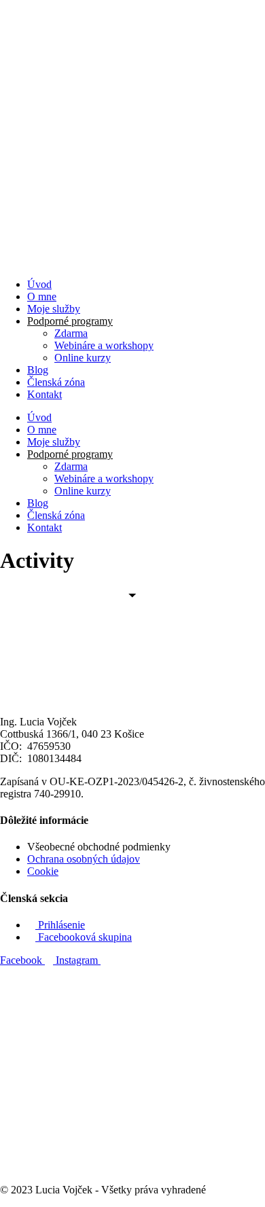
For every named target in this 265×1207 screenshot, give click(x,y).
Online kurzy (82, 357)
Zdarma (71, 333)
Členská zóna (56, 382)
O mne (41, 296)
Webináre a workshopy (104, 345)
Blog (37, 370)
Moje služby (53, 308)
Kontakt (44, 394)
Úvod (39, 284)
